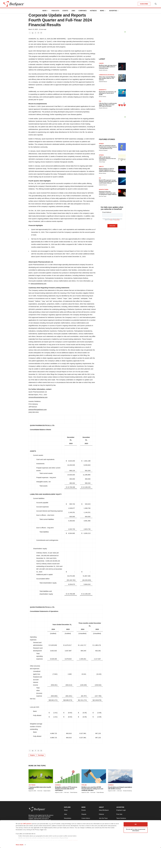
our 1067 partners (26, 823)
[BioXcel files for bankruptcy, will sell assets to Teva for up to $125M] (122, 93)
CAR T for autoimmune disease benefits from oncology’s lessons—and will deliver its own (108, 147)
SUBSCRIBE (144, 4)
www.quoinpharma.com (38, 283)
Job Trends (32, 785)
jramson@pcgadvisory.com (38, 409)
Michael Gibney (102, 96)
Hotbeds (93, 10)
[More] (47, 10)
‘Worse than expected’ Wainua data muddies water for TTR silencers (107, 78)
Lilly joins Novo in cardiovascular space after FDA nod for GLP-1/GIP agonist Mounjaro (108, 105)
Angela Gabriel (47, 790)
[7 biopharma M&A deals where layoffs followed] (41, 776)
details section (73, 840)
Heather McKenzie (103, 70)
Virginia (32, 755)
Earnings (41, 755)
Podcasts (55, 10)
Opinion (101, 143)
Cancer (101, 63)
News (44, 10)
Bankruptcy (102, 89)
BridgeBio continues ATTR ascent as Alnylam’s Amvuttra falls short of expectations (66, 788)
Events (65, 10)
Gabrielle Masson (103, 81)
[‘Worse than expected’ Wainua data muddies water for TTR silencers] (122, 78)
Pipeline (84, 785)
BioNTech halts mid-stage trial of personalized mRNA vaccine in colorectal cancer (107, 67)
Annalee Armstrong (127, 790)
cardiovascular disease (106, 74)
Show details (19, 844)
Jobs (73, 10)
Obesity (101, 166)
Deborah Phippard (103, 150)
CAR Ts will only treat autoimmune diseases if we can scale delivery (107, 158)
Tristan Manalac (73, 792)
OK (136, 824)
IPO (100, 178)
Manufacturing (103, 189)
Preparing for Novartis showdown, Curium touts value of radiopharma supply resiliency (107, 193)
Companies (82, 10)
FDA (100, 101)
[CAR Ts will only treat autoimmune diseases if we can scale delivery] (122, 158)
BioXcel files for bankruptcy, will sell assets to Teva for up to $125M (107, 93)
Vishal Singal (102, 161)
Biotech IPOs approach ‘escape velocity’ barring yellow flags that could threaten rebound (108, 181)
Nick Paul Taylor (102, 196)
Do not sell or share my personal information (135, 830)
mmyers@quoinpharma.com (38, 397)
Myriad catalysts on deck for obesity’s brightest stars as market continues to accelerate (107, 170)
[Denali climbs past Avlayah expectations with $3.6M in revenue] (120, 776)
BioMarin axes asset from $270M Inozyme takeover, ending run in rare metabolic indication (92, 788)
